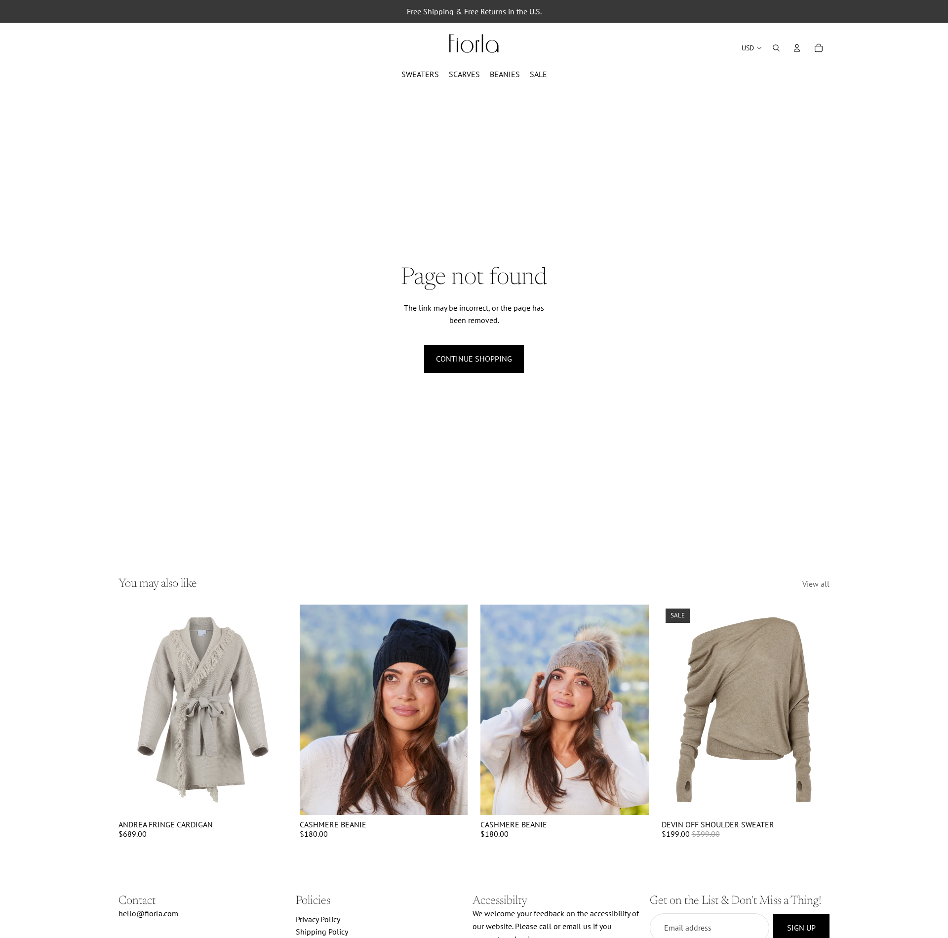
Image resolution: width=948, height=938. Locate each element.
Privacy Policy (318, 919)
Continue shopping (474, 359)
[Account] (797, 48)
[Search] (776, 48)
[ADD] (452, 800)
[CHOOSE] (271, 800)
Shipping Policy (322, 932)
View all (816, 584)
